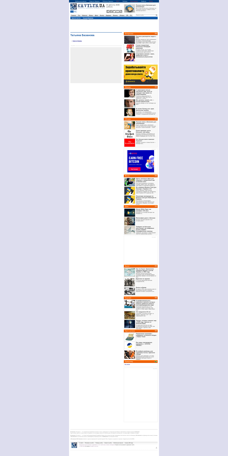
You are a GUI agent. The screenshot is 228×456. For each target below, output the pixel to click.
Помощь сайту (99, 443)
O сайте (81, 443)
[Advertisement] (114, 25)
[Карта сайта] (156, 448)
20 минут (78, 431)
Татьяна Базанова (88, 18)
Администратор (76, 18)
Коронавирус (134, 1)
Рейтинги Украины (108, 1)
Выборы (125, 1)
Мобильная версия (80, 1)
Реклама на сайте (89, 443)
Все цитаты (127, 364)
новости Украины (88, 433)
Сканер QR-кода (129, 443)
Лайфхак (143, 1)
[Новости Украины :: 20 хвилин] (88, 10)
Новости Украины (94, 1)
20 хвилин (87, 446)
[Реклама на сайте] (153, 149)
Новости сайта (108, 443)
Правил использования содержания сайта (124, 444)
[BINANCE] (141, 84)
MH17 (118, 1)
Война (151, 1)
